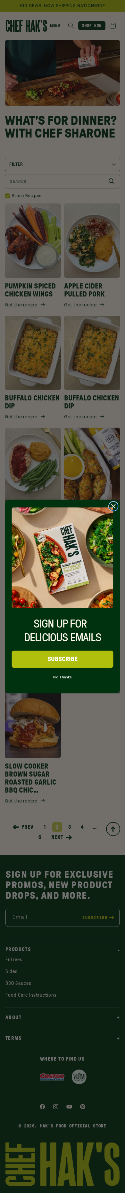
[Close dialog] (113, 506)
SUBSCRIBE (62, 659)
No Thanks (62, 676)
